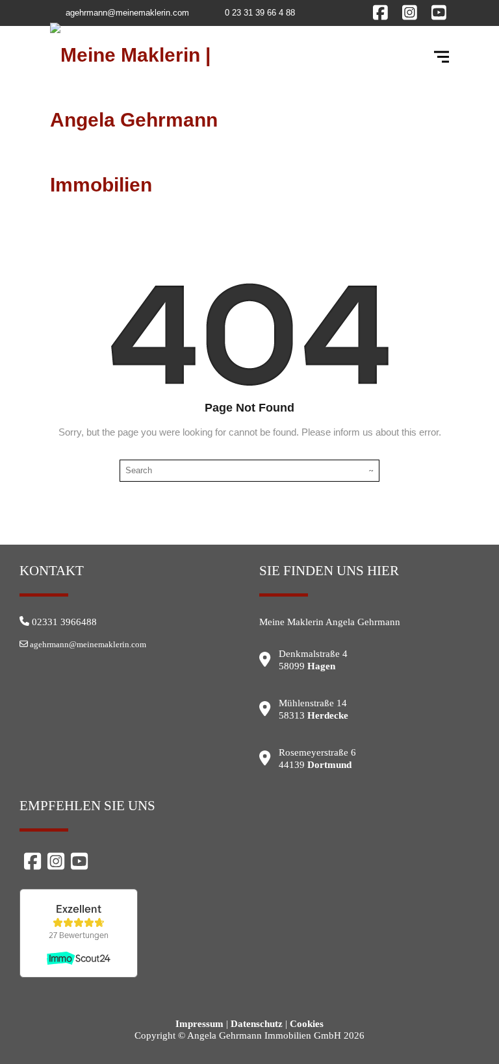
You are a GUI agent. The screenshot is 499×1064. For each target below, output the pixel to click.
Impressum (199, 1024)
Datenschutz (257, 1024)
